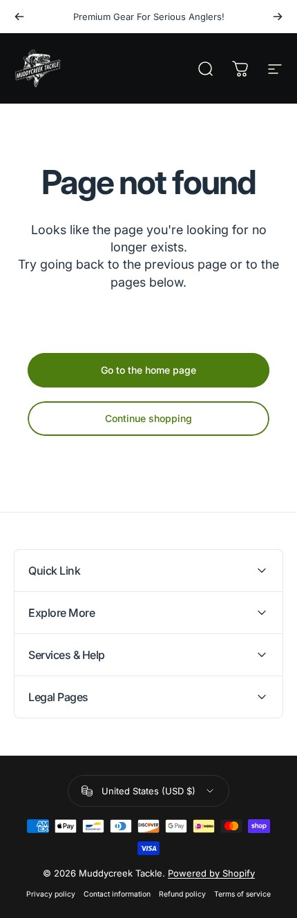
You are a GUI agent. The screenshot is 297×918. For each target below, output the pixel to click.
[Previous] (19, 16)
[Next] (277, 16)
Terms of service (242, 894)
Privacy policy (50, 894)
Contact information (117, 894)
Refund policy (182, 894)
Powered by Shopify (211, 873)
